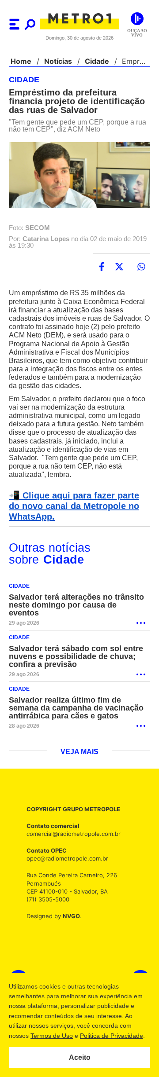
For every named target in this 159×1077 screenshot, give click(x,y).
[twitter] (119, 267)
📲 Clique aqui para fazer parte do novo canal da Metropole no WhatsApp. (78, 515)
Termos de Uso (51, 1036)
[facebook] (101, 267)
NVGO (69, 916)
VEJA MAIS (79, 752)
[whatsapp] (141, 267)
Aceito (80, 1057)
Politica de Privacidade (111, 1036)
